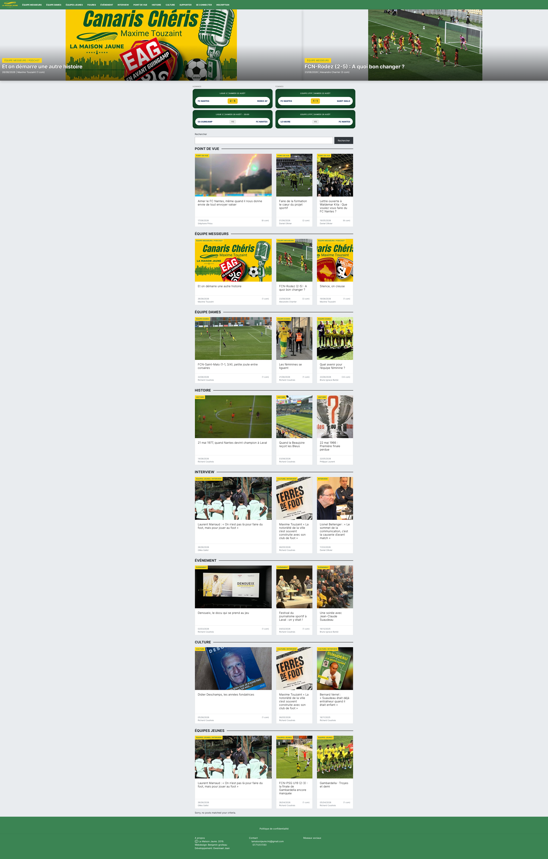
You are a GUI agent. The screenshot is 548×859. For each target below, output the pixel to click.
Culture (170, 5)
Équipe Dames (53, 5)
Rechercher (201, 134)
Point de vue (140, 5)
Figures (91, 5)
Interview (123, 5)
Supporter (186, 5)
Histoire (156, 5)
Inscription (222, 5)
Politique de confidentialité (274, 828)
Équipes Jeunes (74, 5)
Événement (106, 5)
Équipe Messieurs (32, 5)
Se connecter (204, 5)
